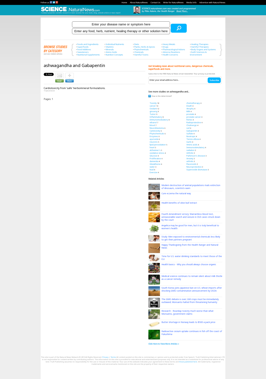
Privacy (105, 357)
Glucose (153, 155)
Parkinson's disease (195, 155)
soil (188, 128)
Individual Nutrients (115, 44)
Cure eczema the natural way (176, 193)
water (152, 166)
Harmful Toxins (141, 54)
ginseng (153, 111)
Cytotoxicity (155, 130)
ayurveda (154, 139)
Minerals (110, 49)
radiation (190, 150)
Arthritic (189, 153)
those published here (188, 362)
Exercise (153, 172)
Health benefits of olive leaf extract (179, 202)
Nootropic (190, 136)
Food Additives (84, 49)
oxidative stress (157, 153)
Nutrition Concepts (114, 54)
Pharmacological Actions (174, 49)
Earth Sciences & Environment (198, 53)
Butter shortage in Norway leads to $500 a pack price (188, 322)
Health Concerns (170, 54)
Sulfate (189, 133)
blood (152, 125)
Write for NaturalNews (173, 2)
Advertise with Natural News (212, 2)
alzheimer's (155, 150)
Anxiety (189, 158)
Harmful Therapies (200, 46)
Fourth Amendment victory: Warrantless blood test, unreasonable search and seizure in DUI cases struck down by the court (190, 217)
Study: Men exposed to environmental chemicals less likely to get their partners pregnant (190, 238)
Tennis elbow (192, 139)
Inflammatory (156, 117)
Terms (113, 357)
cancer (153, 105)
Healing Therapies (199, 44)
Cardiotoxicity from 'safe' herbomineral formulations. (74, 88)
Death (189, 105)
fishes (189, 119)
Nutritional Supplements (88, 54)
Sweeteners (83, 52)
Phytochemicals (141, 49)
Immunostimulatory (195, 147)
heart (152, 147)
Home (124, 2)
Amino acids (191, 144)
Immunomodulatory (159, 119)
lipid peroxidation (158, 144)
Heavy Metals (169, 44)
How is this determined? (162, 96)
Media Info (191, 2)
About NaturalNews (139, 2)
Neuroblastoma (157, 128)
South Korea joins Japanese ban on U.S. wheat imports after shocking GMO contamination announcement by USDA (191, 289)
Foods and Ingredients (88, 44)
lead (152, 169)
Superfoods (83, 46)
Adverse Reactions (171, 52)
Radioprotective (193, 122)
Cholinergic (191, 125)
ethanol (153, 122)
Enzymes (154, 136)
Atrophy (190, 108)
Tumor (153, 114)
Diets (136, 44)
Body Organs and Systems (203, 49)
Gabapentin (191, 130)
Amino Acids (111, 52)
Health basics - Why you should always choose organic (188, 264)
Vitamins (110, 46)
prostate (190, 114)
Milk (188, 111)
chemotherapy (193, 103)
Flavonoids (191, 164)
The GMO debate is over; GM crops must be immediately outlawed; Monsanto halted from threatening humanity (190, 301)
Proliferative (155, 158)
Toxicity (153, 103)
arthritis (189, 161)
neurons (154, 141)
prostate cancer (193, 117)
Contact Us (155, 2)
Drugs (165, 46)
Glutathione (155, 164)
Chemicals (139, 52)
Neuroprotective (194, 166)
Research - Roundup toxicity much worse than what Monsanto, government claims (187, 312)
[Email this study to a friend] (59, 74)
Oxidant (153, 108)
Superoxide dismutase (197, 169)
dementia (154, 161)
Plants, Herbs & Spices (144, 46)
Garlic (189, 141)
